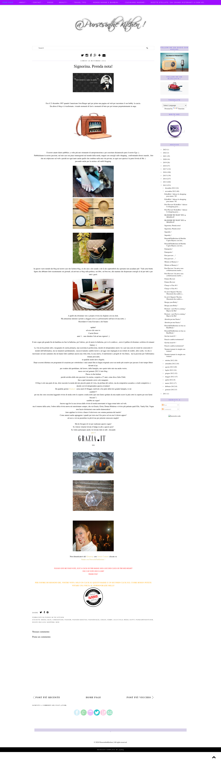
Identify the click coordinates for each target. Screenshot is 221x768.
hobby (110, 620)
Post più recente (47, 697)
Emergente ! (168, 249)
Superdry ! (168, 232)
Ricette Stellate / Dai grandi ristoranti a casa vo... (178, 2)
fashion (67, 620)
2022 (165, 153)
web (57, 622)
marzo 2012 (169, 383)
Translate (181, 108)
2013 (165, 182)
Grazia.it (72, 389)
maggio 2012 (169, 376)
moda (126, 620)
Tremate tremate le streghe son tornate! (174, 350)
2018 (165, 166)
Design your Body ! (171, 302)
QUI (92, 432)
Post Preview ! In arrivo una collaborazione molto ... (173, 269)
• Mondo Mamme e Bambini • (106, 2)
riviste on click (39, 622)
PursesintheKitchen (106, 742)
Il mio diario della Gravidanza (94, 7)
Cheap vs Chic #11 (171, 285)
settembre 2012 (170, 363)
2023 (165, 149)
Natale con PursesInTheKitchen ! (93, 559)
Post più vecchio (139, 697)
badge (44, 620)
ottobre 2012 (169, 360)
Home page (7, 2)
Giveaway (90, 556)
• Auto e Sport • (10, 7)
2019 (165, 162)
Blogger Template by (110, 749)
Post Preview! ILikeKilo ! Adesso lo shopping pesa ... (175, 205)
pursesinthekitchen (144, 620)
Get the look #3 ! (170, 336)
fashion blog (94, 620)
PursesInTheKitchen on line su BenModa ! (174, 326)
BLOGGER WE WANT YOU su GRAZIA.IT (175, 216)
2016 (165, 172)
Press (50, 2)
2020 (165, 159)
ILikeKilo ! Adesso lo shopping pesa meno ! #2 (175, 195)
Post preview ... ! (170, 255)
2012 (165, 185)
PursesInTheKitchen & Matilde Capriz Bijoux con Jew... (175, 239)
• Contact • (37, 2)
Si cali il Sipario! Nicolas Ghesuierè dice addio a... (173, 293)
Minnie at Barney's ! (171, 262)
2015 (165, 175)
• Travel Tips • (80, 2)
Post (165, 405)
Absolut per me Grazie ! (172, 319)
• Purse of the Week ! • (61, 7)
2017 (165, 169)
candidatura (58, 620)
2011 (165, 393)
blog (49, 620)
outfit (132, 620)
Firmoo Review (169, 279)
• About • (22, 2)
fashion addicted (79, 620)
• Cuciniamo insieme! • (135, 2)
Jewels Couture (103, 556)
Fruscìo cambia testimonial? (174, 339)
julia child (118, 620)
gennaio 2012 (170, 389)
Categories (120, 7)
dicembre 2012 (170, 188)
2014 (165, 178)
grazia (103, 620)
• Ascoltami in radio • (34, 7)
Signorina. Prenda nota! (172, 225)
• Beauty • (63, 2)
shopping (51, 622)
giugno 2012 (169, 373)
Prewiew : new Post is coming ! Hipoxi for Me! (175, 310)
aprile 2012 (169, 380)
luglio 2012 (169, 370)
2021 (165, 156)
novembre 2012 (170, 191)
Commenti (167, 409)
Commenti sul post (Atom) (55, 705)
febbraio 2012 (170, 386)
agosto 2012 (169, 367)
